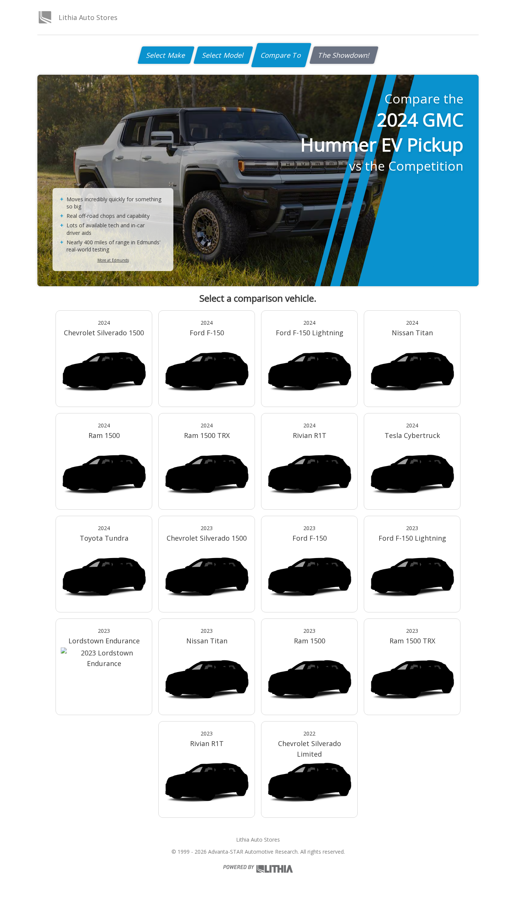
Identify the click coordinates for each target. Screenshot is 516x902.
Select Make (166, 55)
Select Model (223, 55)
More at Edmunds (113, 260)
